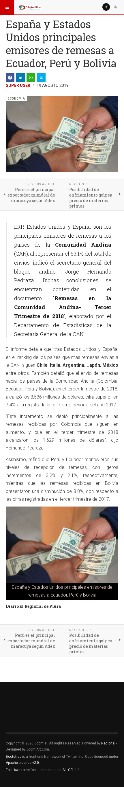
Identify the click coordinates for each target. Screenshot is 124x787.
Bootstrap (13, 757)
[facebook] (10, 77)
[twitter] (41, 77)
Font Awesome (18, 770)
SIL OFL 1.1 (71, 770)
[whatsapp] (31, 77)
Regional (108, 743)
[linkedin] (20, 77)
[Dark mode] (116, 7)
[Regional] (29, 7)
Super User (18, 85)
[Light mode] (106, 7)
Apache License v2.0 (22, 763)
